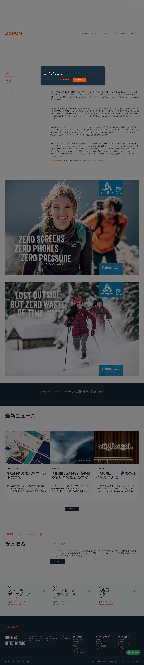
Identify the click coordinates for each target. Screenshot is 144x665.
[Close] (102, 69)
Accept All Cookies (79, 79)
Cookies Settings (64, 79)
